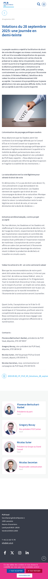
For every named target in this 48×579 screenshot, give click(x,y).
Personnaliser (24, 575)
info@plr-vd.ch (7, 543)
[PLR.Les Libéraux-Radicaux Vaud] (8, 5)
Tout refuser (34, 571)
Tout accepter (16, 571)
